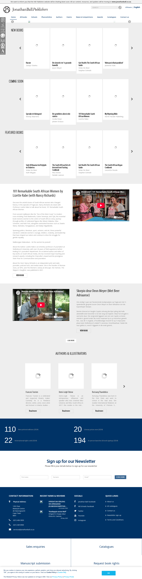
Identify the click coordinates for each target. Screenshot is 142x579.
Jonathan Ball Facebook (86, 502)
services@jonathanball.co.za (23, 529)
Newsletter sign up (114, 515)
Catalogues (111, 17)
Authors (59, 17)
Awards (100, 17)
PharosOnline (46, 17)
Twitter (80, 511)
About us (110, 502)
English (137, 7)
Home (13, 17)
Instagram (82, 520)
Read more (33, 411)
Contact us (124, 17)
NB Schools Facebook (86, 506)
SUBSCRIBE (120, 477)
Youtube (81, 516)
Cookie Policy (51, 572)
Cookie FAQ (62, 572)
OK (108, 573)
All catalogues (112, 506)
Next (129, 21)
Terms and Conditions (115, 520)
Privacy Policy (57, 577)
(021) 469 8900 (18, 525)
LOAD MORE (71, 341)
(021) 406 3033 (18, 520)
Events (69, 17)
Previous (12, 21)
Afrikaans (128, 7)
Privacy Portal (69, 577)
